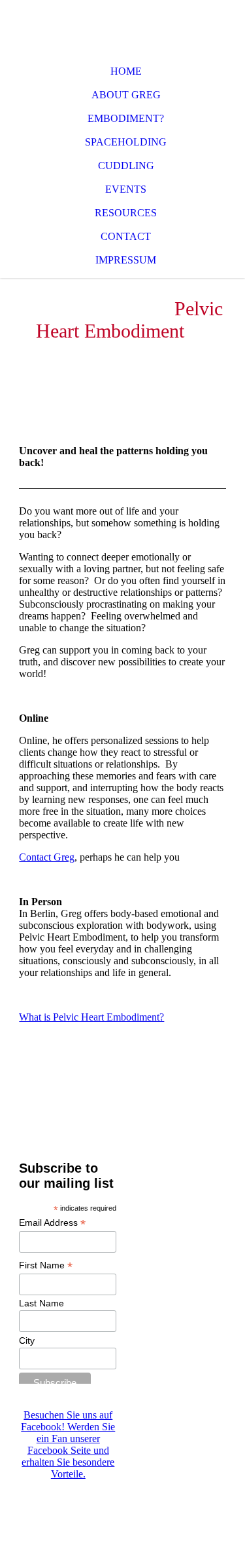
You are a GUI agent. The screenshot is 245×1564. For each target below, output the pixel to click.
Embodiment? (126, 118)
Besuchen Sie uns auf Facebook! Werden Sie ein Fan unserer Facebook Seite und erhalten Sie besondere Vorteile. (68, 1444)
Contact (126, 236)
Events (125, 189)
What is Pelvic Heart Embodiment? (91, 1017)
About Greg (126, 94)
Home (126, 71)
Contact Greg (46, 857)
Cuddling (126, 165)
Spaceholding (126, 141)
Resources (126, 212)
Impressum (125, 259)
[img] (122, 26)
